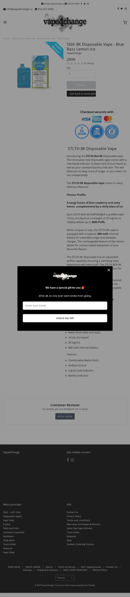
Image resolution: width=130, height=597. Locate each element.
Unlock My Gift (65, 318)
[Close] (109, 270)
